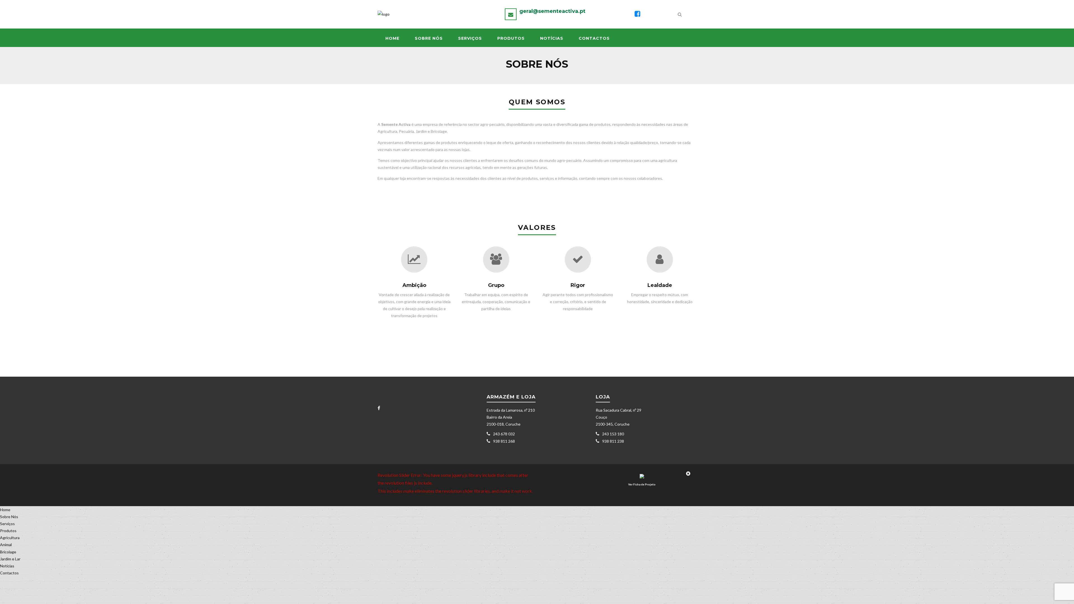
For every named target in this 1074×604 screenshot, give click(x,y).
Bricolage (8, 551)
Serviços (470, 38)
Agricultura (10, 537)
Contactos (594, 38)
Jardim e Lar (10, 558)
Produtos (511, 38)
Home (392, 38)
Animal (6, 544)
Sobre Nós (429, 38)
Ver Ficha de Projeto (642, 484)
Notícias (551, 38)
